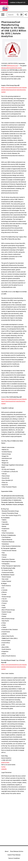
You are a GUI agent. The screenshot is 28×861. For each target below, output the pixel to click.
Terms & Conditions (14, 858)
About (6, 851)
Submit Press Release (14, 855)
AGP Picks (4, 2)
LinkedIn (4, 769)
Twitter (3, 767)
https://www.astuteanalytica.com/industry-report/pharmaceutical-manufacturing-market (14, 401)
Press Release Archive (16, 851)
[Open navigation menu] (2, 14)
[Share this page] (26, 14)
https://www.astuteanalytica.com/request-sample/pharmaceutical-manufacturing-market (14, 90)
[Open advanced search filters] (21, 14)
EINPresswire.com (12, 65)
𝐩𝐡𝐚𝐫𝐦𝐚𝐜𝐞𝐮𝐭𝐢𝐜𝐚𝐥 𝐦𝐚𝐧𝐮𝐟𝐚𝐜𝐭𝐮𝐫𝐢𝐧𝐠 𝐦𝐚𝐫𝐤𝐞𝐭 (11, 68)
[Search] (18, 14)
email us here (5, 762)
